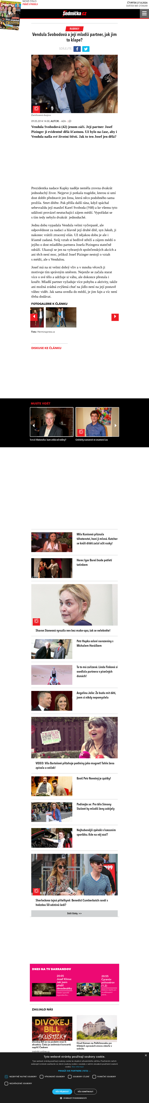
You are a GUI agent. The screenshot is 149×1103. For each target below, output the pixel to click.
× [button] (146, 1055)
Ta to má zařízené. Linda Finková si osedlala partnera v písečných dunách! (97, 672)
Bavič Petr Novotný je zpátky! (94, 778)
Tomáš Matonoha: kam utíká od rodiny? (48, 440)
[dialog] (74, 1077)
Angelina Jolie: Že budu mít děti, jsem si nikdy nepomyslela (96, 695)
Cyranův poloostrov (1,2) (108, 981)
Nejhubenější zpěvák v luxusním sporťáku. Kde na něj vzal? (96, 832)
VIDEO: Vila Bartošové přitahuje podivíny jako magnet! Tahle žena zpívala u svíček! (75, 766)
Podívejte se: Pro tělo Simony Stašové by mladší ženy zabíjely (96, 807)
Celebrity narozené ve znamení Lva (92, 440)
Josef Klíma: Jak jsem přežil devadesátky (64, 982)
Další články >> (74, 913)
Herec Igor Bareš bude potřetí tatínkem (94, 562)
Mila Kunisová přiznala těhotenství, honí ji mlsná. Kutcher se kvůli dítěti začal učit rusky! (97, 539)
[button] (74, 1070)
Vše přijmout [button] (62, 1091)
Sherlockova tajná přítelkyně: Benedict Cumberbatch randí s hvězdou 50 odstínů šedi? (72, 903)
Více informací (78, 1066)
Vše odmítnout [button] (85, 1091)
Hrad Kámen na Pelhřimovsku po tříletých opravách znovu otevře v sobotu (94, 1046)
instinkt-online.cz (40, 1051)
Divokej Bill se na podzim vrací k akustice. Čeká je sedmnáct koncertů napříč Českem (51, 1045)
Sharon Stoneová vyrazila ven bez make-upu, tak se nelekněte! (73, 630)
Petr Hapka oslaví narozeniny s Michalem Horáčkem (95, 643)
